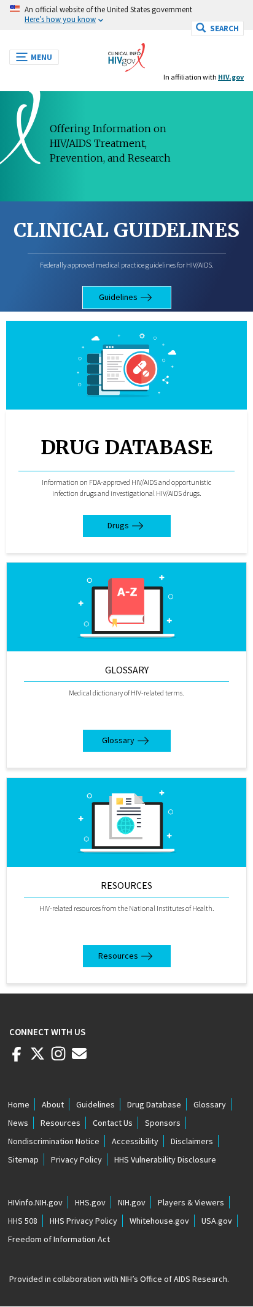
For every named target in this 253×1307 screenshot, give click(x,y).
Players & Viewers (191, 1202)
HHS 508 (22, 1220)
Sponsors (163, 1122)
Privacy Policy (76, 1159)
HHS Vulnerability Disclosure (165, 1159)
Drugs (118, 525)
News (18, 1122)
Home (18, 1104)
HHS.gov (90, 1202)
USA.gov (216, 1220)
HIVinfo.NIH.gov (35, 1202)
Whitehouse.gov (159, 1220)
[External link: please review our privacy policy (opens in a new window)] (37, 1058)
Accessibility (135, 1141)
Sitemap (23, 1159)
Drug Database (126, 447)
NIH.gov (132, 1202)
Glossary (127, 670)
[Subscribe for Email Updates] (79, 1058)
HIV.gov (231, 76)
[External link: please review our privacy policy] (16, 1058)
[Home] (126, 54)
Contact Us (113, 1122)
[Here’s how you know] (126, 15)
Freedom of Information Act (59, 1239)
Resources (126, 885)
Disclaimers (192, 1141)
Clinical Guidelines (126, 230)
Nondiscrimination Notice (53, 1141)
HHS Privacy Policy (83, 1220)
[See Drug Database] (126, 365)
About (53, 1104)
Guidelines (118, 296)
